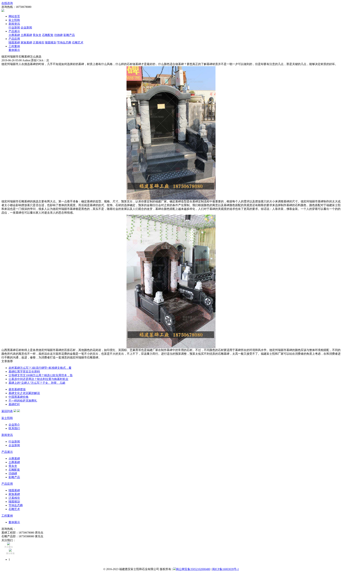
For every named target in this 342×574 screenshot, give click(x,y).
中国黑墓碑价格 (18, 396)
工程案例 (14, 46)
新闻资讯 (14, 23)
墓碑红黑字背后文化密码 (24, 371)
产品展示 (14, 31)
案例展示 (14, 49)
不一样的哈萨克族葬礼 (23, 400)
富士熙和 (14, 20)
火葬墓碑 (14, 35)
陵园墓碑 (14, 42)
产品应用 (14, 38)
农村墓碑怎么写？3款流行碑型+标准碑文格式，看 (40, 367)
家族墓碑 (26, 42)
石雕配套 (47, 35)
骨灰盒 (37, 35)
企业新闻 (26, 27)
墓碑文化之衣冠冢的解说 (24, 393)
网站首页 (14, 16)
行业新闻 (14, 27)
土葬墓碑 (26, 35)
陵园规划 (50, 42)
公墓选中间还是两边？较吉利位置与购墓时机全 (38, 379)
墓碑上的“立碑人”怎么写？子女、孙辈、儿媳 (37, 382)
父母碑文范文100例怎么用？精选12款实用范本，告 (41, 375)
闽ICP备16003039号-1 (225, 569)
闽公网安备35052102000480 (193, 569)
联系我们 (14, 428)
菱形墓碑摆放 (17, 389)
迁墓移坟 (38, 42)
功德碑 (58, 35)
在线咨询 (7, 3)
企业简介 (14, 424)
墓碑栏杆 (14, 404)
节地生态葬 (64, 42)
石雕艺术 (77, 42)
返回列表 (7, 411)
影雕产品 (69, 35)
